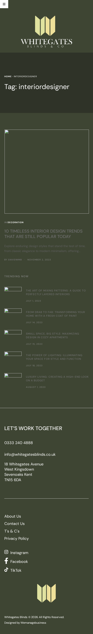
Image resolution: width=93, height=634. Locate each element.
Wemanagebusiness (33, 623)
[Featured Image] (47, 172)
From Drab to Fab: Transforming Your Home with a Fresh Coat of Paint (55, 314)
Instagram (19, 552)
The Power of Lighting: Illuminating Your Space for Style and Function (54, 357)
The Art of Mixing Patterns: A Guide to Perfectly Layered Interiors (56, 292)
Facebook (19, 561)
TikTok (15, 570)
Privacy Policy (16, 538)
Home (8, 76)
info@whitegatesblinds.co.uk (30, 454)
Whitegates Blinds (15, 617)
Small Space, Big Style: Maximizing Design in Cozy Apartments (52, 335)
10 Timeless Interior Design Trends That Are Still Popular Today (43, 233)
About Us (12, 516)
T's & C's (11, 531)
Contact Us (14, 523)
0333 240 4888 (18, 442)
